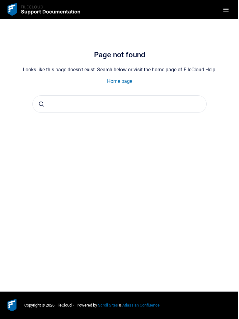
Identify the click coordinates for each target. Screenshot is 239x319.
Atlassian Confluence (141, 305)
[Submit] (41, 104)
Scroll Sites (108, 305)
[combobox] (119, 104)
